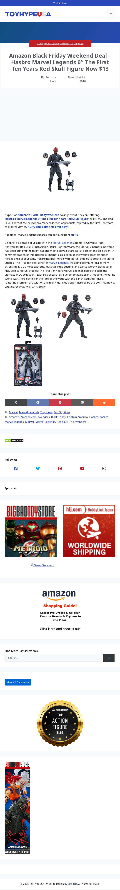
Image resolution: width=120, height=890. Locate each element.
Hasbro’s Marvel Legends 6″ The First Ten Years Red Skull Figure (46, 219)
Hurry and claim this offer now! (48, 227)
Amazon (14, 417)
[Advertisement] (60, 112)
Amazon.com (28, 417)
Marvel (40, 43)
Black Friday (58, 417)
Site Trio (72, 883)
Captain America (77, 417)
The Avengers (77, 422)
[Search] (109, 658)
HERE (74, 235)
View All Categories (18, 682)
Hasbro (93, 417)
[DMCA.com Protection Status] (14, 441)
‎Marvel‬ (29, 422)
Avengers (44, 417)
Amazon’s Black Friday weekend (38, 215)
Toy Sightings (76, 43)
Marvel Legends (51, 43)
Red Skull (62, 422)
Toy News (65, 43)
